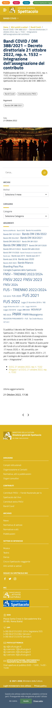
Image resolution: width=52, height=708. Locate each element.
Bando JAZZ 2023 (10, 263)
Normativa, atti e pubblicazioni (17, 474)
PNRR (16, 314)
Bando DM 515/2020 (11, 252)
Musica (6, 548)
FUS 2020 (16, 296)
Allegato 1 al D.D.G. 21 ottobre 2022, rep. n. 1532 (28, 371)
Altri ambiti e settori (19, 27)
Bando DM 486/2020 (31, 249)
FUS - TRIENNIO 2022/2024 (25, 289)
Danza (6, 557)
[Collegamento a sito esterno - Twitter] (10, 578)
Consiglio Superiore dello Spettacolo (19, 270)
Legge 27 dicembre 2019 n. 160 (33, 302)
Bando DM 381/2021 (30, 241)
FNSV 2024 (10, 284)
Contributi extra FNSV (27, 93)
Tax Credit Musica (36, 318)
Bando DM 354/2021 (11, 238)
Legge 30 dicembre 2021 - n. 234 (13, 306)
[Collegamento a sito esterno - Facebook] (5, 578)
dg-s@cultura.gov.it (12, 646)
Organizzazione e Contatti (15, 469)
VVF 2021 (6, 322)
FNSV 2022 (12, 279)
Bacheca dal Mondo (9, 230)
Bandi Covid (36, 27)
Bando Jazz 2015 (18, 255)
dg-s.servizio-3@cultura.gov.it (17, 654)
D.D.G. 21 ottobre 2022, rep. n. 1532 (25, 366)
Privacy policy (38, 701)
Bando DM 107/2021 (12, 234)
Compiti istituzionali (12, 465)
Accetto (26, 701)
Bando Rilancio (25, 263)
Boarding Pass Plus (13, 266)
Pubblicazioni (9, 533)
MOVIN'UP (36, 309)
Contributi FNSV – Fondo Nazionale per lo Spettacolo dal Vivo (22, 495)
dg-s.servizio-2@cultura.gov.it (17, 651)
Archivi (6, 189)
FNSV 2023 (32, 279)
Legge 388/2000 (23, 309)
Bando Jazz (6, 256)
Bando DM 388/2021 (13, 105)
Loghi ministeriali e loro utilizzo (17, 685)
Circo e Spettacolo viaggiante (16, 561)
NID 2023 (7, 314)
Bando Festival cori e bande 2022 (30, 253)
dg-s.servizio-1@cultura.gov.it (17, 649)
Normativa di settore (12, 525)
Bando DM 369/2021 (12, 241)
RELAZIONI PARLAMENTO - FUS (15, 318)
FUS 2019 (7, 296)
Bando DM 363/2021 (31, 238)
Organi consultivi (11, 478)
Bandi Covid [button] (10, 18)
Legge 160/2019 (31, 306)
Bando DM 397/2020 (38, 245)
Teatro (6, 552)
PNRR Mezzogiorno (32, 314)
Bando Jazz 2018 (10, 259)
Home (5, 27)
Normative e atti (10, 529)
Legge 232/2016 (9, 309)
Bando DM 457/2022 (12, 249)
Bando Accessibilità (33, 230)
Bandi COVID (21, 230)
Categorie (7, 211)
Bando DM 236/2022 (34, 234)
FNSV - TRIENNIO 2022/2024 (23, 274)
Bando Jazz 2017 (33, 255)
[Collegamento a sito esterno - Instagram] (15, 578)
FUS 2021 (30, 295)
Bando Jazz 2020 (26, 259)
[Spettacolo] (12, 9)
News (6, 520)
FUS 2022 (11, 301)
